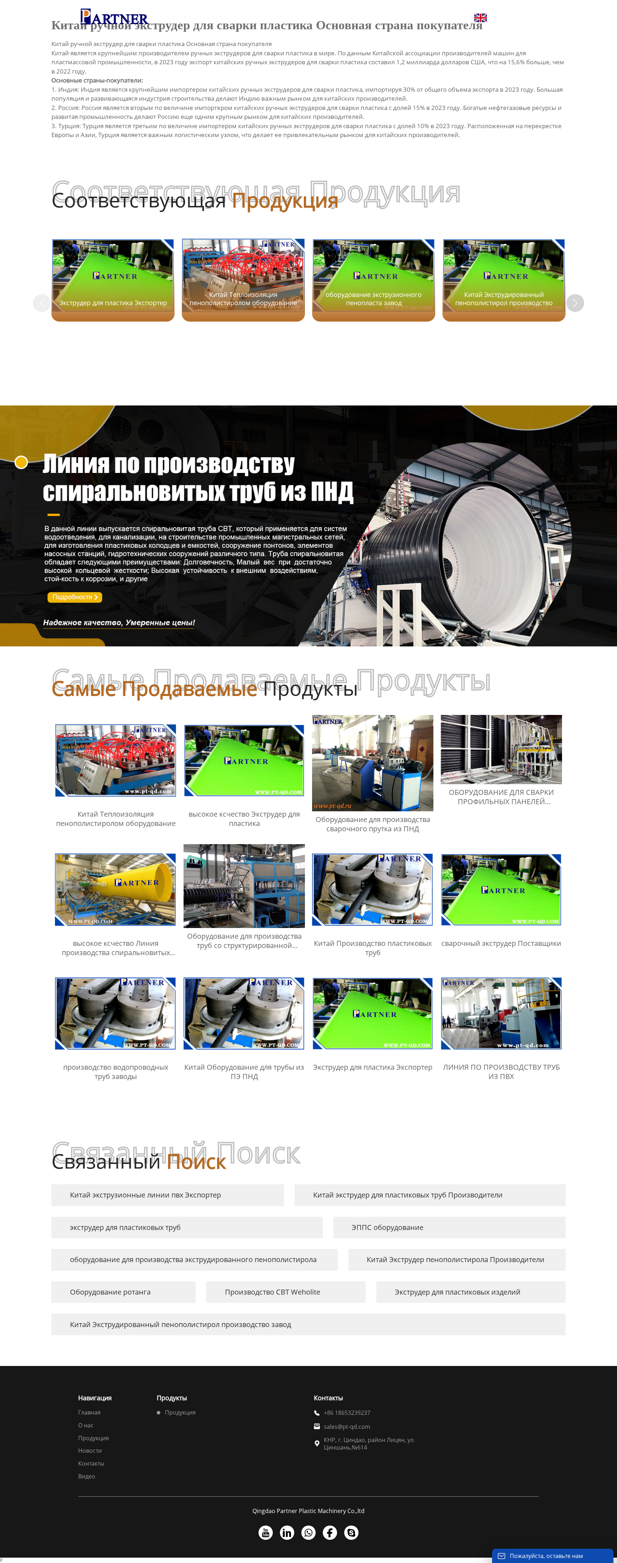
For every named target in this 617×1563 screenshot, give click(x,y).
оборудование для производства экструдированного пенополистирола (193, 1259)
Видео (86, 1476)
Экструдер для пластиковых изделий (458, 1292)
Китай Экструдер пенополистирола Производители (456, 1259)
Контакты (91, 1463)
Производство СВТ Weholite (272, 1292)
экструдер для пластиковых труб (125, 1227)
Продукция (93, 1438)
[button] (575, 303)
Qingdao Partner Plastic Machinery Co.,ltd (308, 1511)
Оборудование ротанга (110, 1292)
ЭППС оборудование (387, 1227)
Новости (90, 1450)
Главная (89, 1412)
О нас (86, 1425)
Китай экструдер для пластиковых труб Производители (408, 1195)
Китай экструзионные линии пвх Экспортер (145, 1195)
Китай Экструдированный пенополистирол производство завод (180, 1324)
